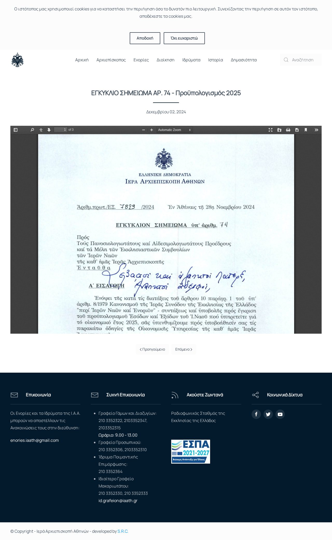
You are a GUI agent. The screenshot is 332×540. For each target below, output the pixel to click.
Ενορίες (141, 60)
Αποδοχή (145, 38)
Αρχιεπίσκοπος (111, 60)
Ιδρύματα (191, 60)
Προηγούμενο (153, 349)
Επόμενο (182, 349)
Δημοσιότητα (244, 60)
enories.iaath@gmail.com (34, 440)
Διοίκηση (166, 60)
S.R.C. (122, 531)
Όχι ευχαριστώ (184, 38)
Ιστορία (215, 60)
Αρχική (82, 60)
